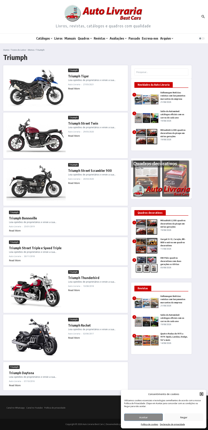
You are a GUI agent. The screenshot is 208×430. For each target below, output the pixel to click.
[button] (201, 394)
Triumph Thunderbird (83, 278)
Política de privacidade (54, 407)
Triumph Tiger (78, 76)
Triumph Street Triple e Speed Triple (35, 248)
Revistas (99, 38)
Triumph (73, 70)
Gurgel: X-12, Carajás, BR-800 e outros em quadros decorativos (173, 242)
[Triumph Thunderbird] (36, 290)
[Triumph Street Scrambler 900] (36, 182)
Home (6, 49)
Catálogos (43, 38)
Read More (74, 88)
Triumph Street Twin (83, 123)
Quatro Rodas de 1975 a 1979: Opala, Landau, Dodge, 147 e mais (174, 336)
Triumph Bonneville (23, 218)
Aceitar (143, 417)
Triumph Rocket (79, 325)
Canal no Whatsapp (15, 407)
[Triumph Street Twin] (36, 135)
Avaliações (117, 38)
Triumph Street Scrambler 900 (90, 170)
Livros (58, 38)
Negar (183, 417)
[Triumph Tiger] (36, 88)
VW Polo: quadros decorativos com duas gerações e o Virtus (170, 261)
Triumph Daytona (21, 373)
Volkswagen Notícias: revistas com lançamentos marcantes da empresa (172, 95)
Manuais (70, 38)
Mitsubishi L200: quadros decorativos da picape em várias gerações (172, 133)
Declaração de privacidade (172, 424)
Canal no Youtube (34, 407)
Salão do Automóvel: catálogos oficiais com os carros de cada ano (172, 114)
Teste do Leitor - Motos (22, 49)
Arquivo (165, 38)
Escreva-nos (150, 38)
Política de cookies (149, 424)
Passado (134, 38)
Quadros (83, 38)
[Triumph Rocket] (36, 337)
